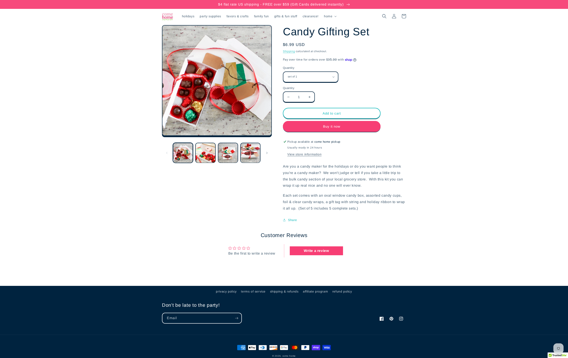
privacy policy (226, 291)
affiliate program (315, 291)
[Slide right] (267, 153)
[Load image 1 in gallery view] (183, 153)
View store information (304, 154)
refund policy (342, 291)
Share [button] (292, 220)
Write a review (316, 251)
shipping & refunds (284, 291)
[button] (329, 16)
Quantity (288, 67)
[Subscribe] (236, 318)
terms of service (253, 291)
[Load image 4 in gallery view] (250, 153)
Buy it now (331, 126)
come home (289, 356)
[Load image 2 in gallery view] (205, 153)
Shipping (289, 51)
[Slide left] (167, 153)
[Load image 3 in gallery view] (228, 153)
